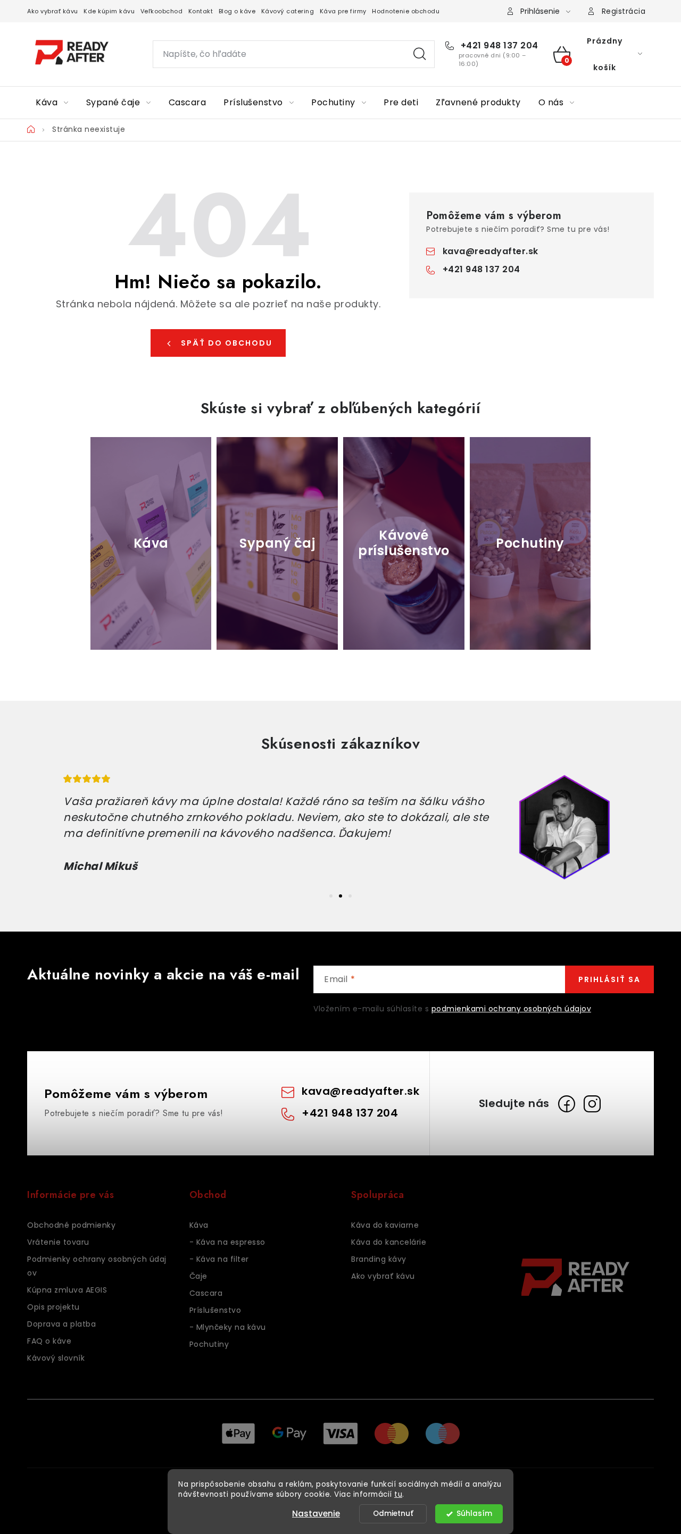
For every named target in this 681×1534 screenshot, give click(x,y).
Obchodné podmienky (71, 1225)
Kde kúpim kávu (109, 11)
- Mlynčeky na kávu (227, 1327)
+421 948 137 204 (498, 45)
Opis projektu (53, 1307)
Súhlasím (474, 1513)
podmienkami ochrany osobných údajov (511, 1008)
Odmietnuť (393, 1513)
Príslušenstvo (215, 1310)
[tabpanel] (340, 827)
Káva (199, 1225)
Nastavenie (316, 1513)
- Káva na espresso (227, 1242)
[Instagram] (592, 1103)
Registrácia (624, 11)
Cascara (206, 1293)
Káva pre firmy (343, 11)
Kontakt (200, 11)
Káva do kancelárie (388, 1242)
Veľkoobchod (161, 11)
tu (398, 1494)
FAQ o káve (49, 1341)
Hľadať (420, 54)
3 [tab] (350, 896)
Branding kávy (378, 1259)
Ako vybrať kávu (52, 11)
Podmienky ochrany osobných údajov (97, 1266)
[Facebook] (566, 1103)
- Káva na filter (219, 1259)
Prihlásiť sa (609, 979)
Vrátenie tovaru (58, 1242)
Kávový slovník (56, 1358)
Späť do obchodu (226, 343)
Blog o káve (237, 11)
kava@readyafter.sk (490, 251)
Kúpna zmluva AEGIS (67, 1290)
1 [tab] (331, 896)
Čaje (198, 1276)
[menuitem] (52, 103)
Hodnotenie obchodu (405, 11)
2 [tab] (340, 896)
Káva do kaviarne (385, 1225)
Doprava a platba (61, 1324)
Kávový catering (287, 11)
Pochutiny (209, 1344)
